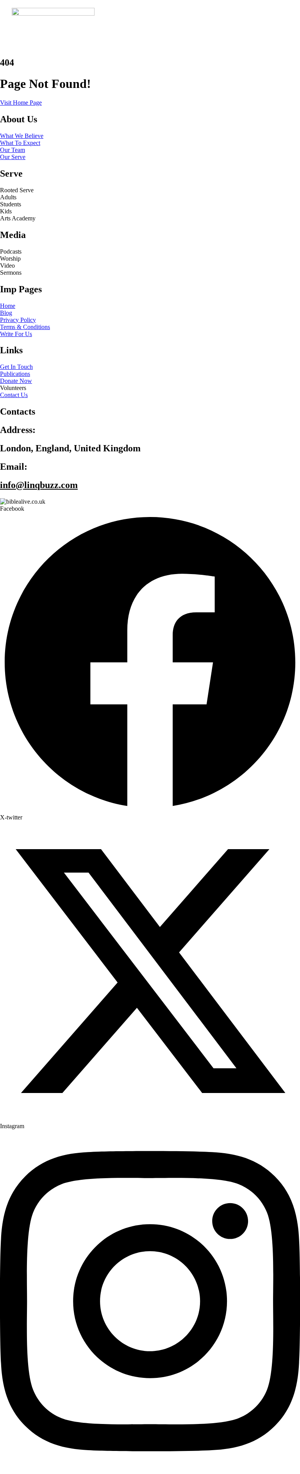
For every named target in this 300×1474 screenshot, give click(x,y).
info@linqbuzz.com (39, 485)
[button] (198, 34)
